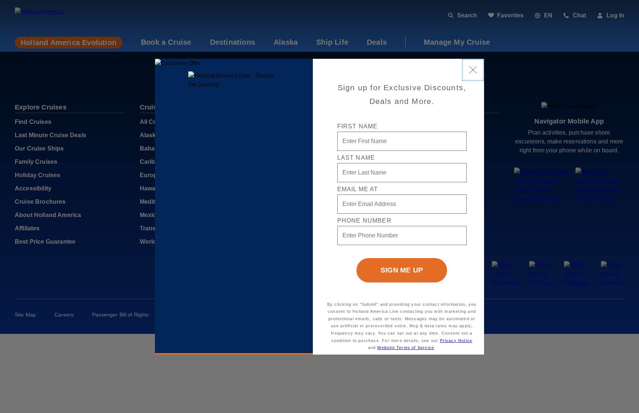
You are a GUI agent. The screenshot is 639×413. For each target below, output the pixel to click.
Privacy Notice (456, 340)
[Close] (473, 70)
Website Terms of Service (405, 347)
